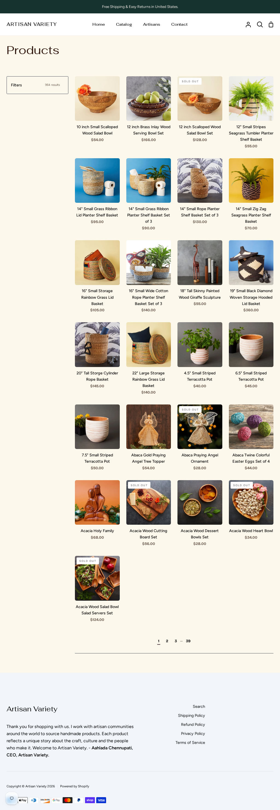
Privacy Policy (193, 733)
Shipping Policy (191, 715)
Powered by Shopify (74, 786)
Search (199, 706)
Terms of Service (190, 742)
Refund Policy (193, 724)
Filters (35, 85)
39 (188, 641)
